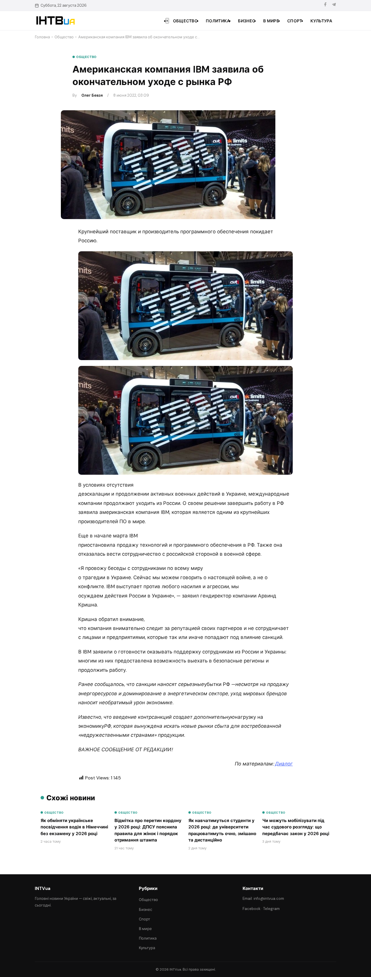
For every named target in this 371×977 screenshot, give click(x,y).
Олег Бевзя (92, 95)
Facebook (252, 908)
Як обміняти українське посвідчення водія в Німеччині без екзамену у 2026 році (74, 827)
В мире (271, 21)
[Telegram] (334, 5)
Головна (42, 37)
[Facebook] (325, 5)
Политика (218, 21)
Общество (185, 21)
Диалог (284, 764)
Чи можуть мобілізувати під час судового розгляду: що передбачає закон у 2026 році (295, 827)
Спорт (294, 21)
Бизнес (246, 21)
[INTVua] (55, 20)
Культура (321, 21)
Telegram (271, 908)
